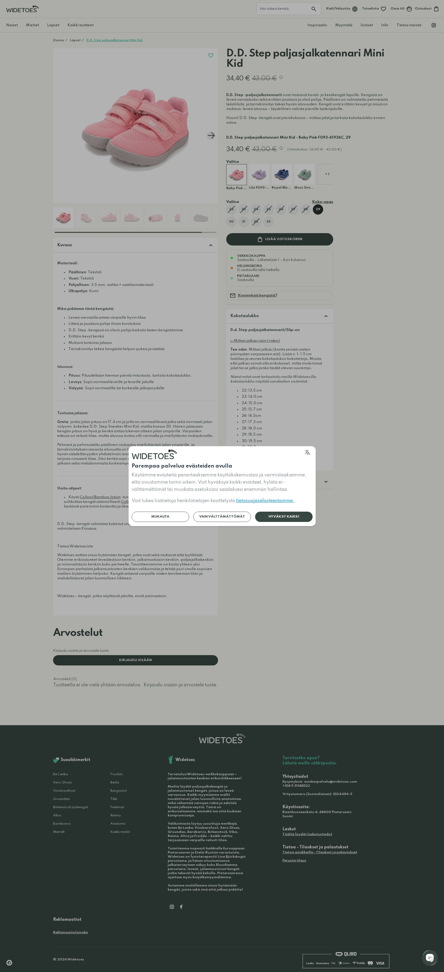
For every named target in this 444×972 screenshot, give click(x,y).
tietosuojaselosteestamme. (265, 500)
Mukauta (160, 516)
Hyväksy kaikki (284, 516)
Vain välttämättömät (222, 516)
